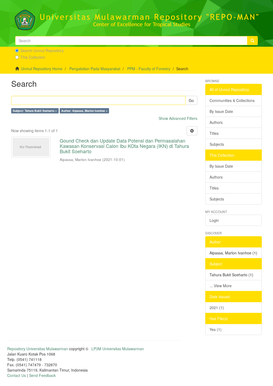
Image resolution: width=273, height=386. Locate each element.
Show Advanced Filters (178, 118)
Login (214, 220)
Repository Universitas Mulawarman (37, 348)
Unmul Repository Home (41, 68)
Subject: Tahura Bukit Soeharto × (35, 111)
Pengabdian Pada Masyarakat (94, 68)
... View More (221, 285)
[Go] (252, 40)
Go (191, 100)
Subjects (217, 144)
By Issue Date (221, 111)
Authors (216, 122)
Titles (214, 133)
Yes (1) (216, 329)
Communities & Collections (232, 100)
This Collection (33, 57)
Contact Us (16, 375)
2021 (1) (217, 307)
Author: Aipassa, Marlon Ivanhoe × (84, 111)
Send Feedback (42, 375)
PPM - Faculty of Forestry (148, 68)
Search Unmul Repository (42, 50)
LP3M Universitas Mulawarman (117, 348)
